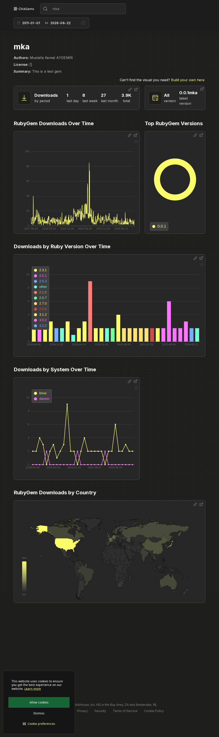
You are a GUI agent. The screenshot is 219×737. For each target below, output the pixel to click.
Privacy (82, 711)
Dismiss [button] (38, 713)
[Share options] (130, 89)
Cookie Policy (154, 711)
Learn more (32, 689)
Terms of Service (125, 711)
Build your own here (187, 80)
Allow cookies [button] (39, 702)
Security (100, 711)
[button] (39, 724)
